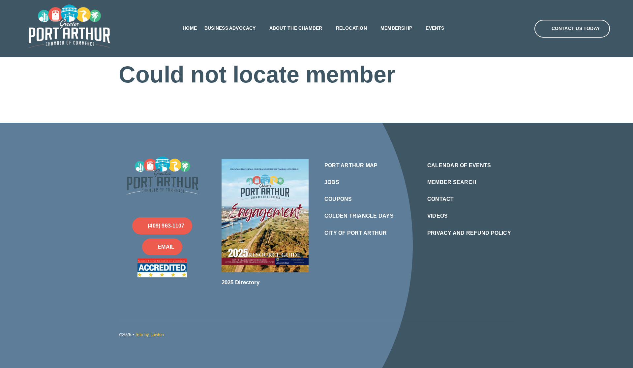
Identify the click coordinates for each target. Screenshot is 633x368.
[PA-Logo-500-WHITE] (162, 155)
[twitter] (491, 333)
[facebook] (481, 333)
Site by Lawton (150, 334)
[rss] (512, 333)
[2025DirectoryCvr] (265, 162)
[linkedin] (502, 333)
